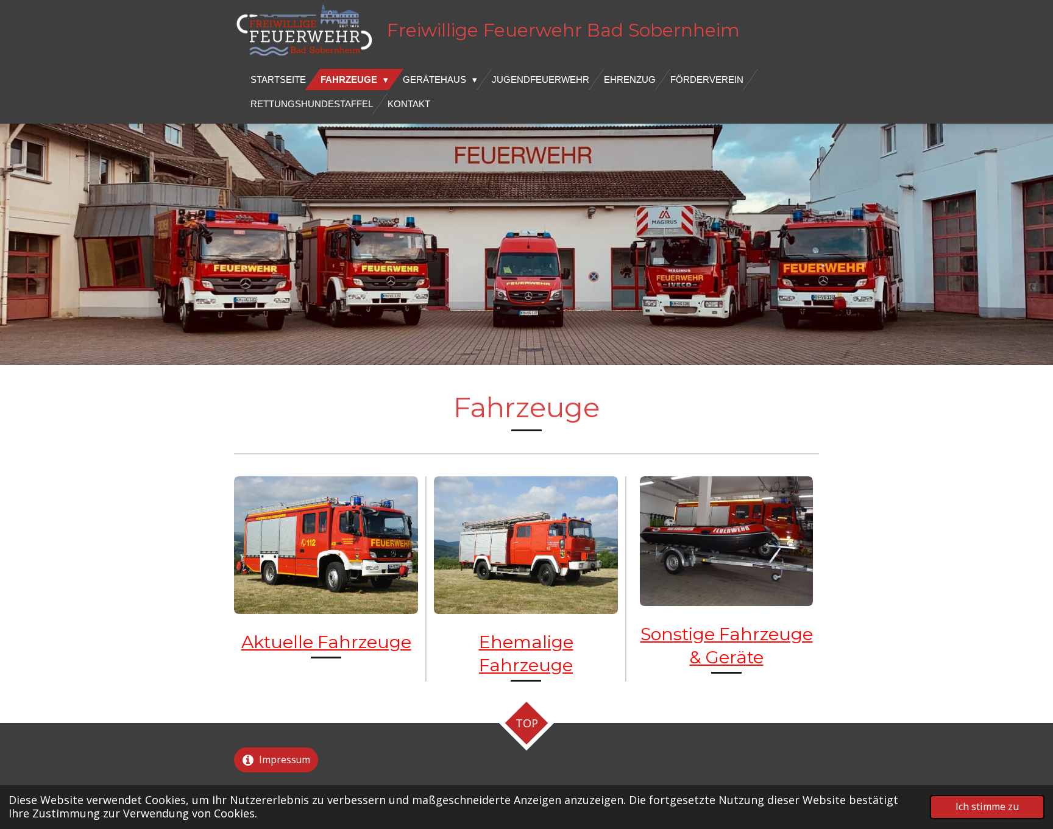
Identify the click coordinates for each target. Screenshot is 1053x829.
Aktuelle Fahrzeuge (326, 641)
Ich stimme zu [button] (987, 806)
